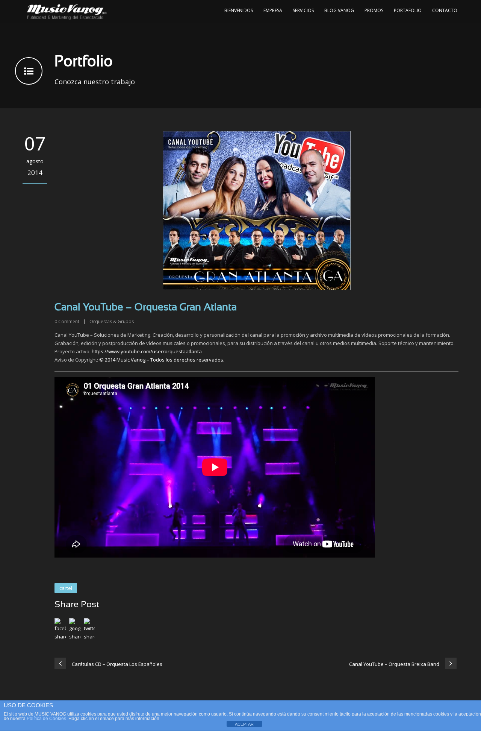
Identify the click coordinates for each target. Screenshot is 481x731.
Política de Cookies (46, 718)
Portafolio (408, 10)
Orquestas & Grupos (111, 321)
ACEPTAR (244, 724)
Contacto (444, 10)
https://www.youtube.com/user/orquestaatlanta (147, 351)
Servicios (303, 10)
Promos (374, 10)
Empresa (272, 10)
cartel (65, 588)
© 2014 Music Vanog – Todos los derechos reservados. (161, 359)
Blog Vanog (339, 10)
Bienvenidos (238, 10)
